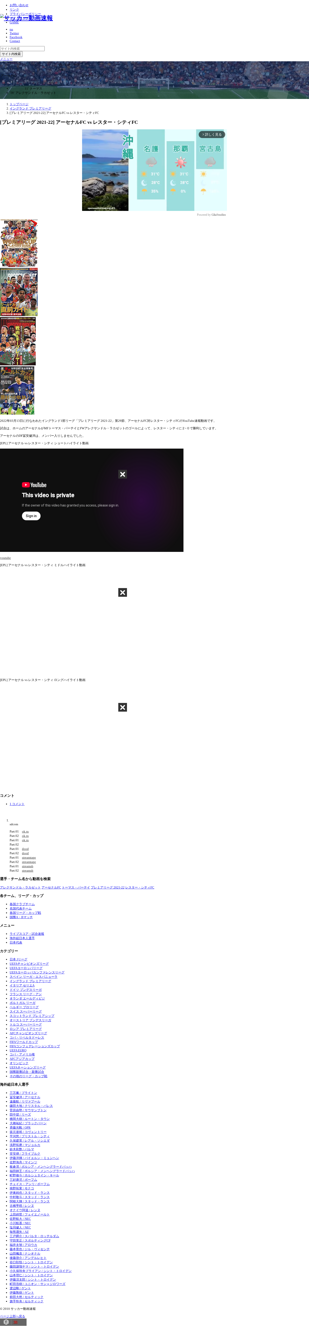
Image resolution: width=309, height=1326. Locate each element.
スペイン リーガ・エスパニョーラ (33, 977)
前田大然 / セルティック (26, 1297)
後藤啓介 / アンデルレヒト (28, 1258)
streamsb (27, 866)
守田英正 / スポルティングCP (30, 1240)
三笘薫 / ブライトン (23, 1093)
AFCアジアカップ (22, 1059)
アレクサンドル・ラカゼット (20, 887)
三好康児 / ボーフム (23, 1179)
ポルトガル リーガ (22, 1003)
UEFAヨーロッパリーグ (26, 968)
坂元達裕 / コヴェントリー (28, 1132)
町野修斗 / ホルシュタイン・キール (34, 1175)
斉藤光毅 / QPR (20, 1127)
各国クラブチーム (22, 904)
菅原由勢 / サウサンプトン (28, 1110)
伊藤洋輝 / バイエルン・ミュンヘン (34, 1158)
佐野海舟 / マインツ (23, 1162)
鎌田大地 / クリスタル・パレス (31, 1106)
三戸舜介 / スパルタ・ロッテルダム (34, 1236)
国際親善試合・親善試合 (27, 1072)
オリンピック (19, 1063)
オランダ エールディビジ (27, 998)
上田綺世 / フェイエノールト (30, 1214)
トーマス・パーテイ (76, 887)
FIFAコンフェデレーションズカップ (35, 1046)
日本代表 (16, 942)
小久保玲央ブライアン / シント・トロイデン (41, 1271)
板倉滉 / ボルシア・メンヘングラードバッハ (41, 1166)
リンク (14, 9)
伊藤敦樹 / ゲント (22, 1292)
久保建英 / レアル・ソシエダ (30, 1140)
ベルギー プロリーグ (24, 1007)
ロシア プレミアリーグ (26, 1029)
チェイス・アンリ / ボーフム (30, 1184)
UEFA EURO (18, 1050)
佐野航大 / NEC (20, 1219)
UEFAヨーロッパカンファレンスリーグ (37, 972)
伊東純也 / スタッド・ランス (30, 1192)
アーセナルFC (51, 887)
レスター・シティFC (139, 887)
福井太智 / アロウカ (23, 1245)
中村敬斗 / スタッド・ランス (30, 1197)
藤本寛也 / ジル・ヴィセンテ (30, 1249)
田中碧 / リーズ (20, 1114)
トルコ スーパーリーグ (26, 1024)
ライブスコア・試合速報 (27, 934)
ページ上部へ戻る (12, 1316)
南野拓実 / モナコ (22, 1188)
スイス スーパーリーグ (26, 1011)
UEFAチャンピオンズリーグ (29, 963)
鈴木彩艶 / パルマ (22, 1149)
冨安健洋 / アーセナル (25, 1097)
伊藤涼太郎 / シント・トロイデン (33, 1279)
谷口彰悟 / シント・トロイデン (31, 1262)
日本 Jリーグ (18, 959)
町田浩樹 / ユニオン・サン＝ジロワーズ (37, 1284)
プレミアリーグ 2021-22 (108, 887)
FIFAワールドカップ (24, 1042)
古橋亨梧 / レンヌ (22, 1206)
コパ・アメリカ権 (22, 1054)
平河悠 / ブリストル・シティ (30, 1136)
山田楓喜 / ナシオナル (25, 1253)
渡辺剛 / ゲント (20, 1288)
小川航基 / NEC (20, 1223)
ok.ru (25, 831)
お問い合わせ (19, 5)
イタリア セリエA (22, 985)
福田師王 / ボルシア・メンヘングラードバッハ (42, 1171)
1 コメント (17, 804)
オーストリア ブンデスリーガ (30, 1020)
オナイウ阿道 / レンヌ (25, 1210)
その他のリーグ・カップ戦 (28, 1076)
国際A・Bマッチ (21, 917)
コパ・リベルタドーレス (27, 1037)
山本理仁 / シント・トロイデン (31, 1275)
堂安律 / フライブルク (25, 1153)
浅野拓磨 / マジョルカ (25, 1145)
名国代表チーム (21, 908)
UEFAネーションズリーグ (28, 1067)
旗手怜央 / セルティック (26, 1301)
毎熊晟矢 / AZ (19, 1232)
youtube (5, 558)
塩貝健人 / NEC (20, 1227)
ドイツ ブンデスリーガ (26, 990)
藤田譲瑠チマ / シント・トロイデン (34, 1266)
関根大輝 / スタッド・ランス (30, 1201)
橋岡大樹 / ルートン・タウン (30, 1119)
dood (25, 849)
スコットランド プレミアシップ (32, 1016)
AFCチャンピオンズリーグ (28, 1033)
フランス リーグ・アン (26, 994)
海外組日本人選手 (22, 938)
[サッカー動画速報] (26, 18)
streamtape (29, 857)
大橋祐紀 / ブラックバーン (28, 1123)
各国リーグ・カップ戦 (25, 913)
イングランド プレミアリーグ (30, 981)
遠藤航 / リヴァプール (25, 1101)
